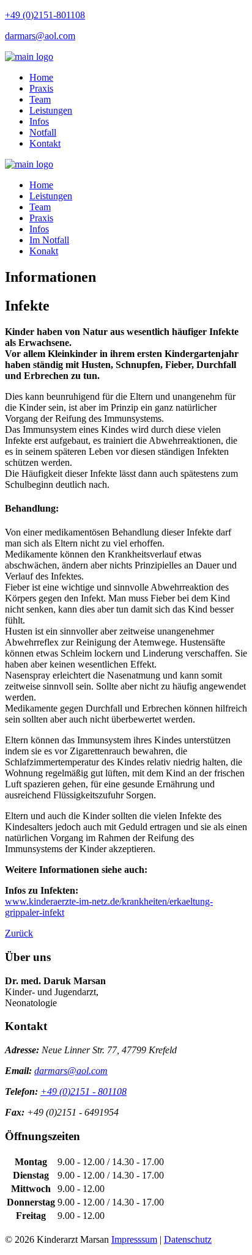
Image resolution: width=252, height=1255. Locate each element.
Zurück (19, 933)
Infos (39, 121)
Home (41, 77)
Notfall (42, 132)
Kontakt (45, 143)
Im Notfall (49, 240)
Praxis (41, 88)
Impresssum (134, 1239)
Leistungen (50, 110)
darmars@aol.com (40, 36)
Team (40, 99)
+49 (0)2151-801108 (45, 15)
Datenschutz (188, 1239)
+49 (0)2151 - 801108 (83, 1091)
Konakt (43, 251)
